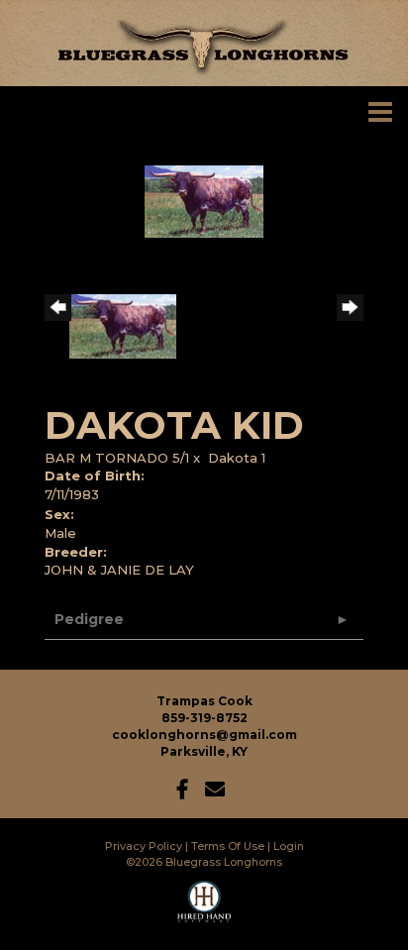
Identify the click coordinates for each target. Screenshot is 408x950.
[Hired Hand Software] (204, 910)
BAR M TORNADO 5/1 (117, 458)
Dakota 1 (236, 458)
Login (288, 846)
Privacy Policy (143, 846)
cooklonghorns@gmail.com (204, 734)
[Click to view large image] (204, 200)
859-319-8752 (204, 717)
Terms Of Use (227, 846)
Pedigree (89, 619)
